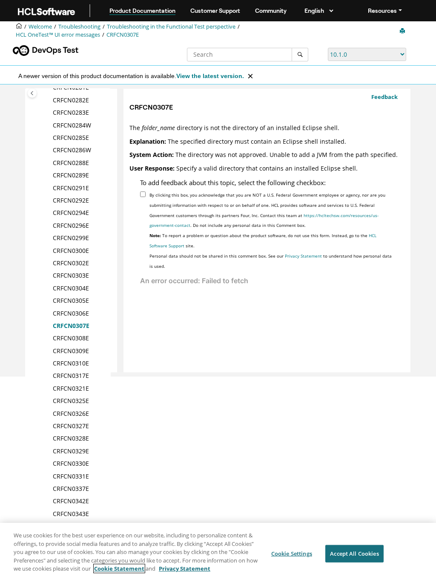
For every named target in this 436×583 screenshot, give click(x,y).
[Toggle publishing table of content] (32, 93)
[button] (49, 100)
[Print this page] (403, 31)
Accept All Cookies (354, 553)
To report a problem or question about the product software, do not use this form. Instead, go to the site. (262, 240)
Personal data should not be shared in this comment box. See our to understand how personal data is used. (270, 261)
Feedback (384, 97)
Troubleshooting (79, 26)
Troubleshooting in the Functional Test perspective (171, 26)
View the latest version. (210, 76)
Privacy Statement (303, 256)
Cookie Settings (291, 553)
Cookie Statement (119, 568)
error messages (58, 34)
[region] (218, 553)
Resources (382, 11)
